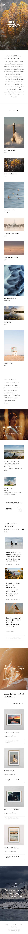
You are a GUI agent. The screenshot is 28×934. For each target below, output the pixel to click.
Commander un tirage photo (12, 741)
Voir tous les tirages (16, 703)
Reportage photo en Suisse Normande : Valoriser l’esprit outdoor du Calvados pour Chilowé (13, 589)
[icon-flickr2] (15, 930)
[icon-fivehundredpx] (19, 930)
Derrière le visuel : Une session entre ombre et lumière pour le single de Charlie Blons (13, 557)
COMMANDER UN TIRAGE (14, 902)
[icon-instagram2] (12, 930)
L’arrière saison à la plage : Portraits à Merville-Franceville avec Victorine (14, 622)
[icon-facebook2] (9, 930)
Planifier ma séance (14, 638)
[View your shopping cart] (21, 4)
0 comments (9, 564)
